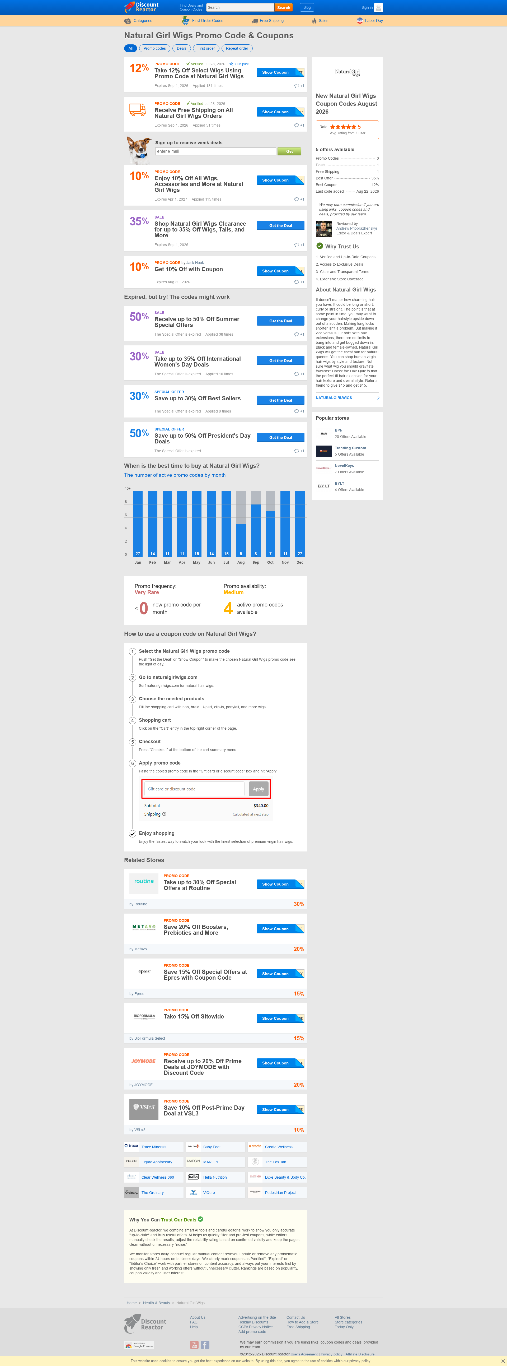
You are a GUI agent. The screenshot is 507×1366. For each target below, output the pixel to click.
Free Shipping (272, 20)
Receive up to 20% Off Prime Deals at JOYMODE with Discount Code (203, 1067)
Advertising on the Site (257, 1317)
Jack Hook (195, 263)
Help (194, 1327)
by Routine (138, 904)
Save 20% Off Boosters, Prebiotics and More (196, 930)
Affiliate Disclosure (360, 1354)
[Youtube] (195, 1345)
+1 (302, 86)
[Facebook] (206, 1345)
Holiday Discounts (253, 1322)
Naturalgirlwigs (334, 398)
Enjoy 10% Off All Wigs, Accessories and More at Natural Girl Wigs (198, 184)
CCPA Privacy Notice (255, 1327)
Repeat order (237, 48)
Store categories (348, 1322)
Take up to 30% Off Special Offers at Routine (200, 885)
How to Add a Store (303, 1322)
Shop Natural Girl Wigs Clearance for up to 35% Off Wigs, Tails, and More (200, 229)
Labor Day (374, 20)
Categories (143, 20)
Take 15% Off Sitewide (194, 1016)
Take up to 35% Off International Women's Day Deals (197, 361)
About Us (197, 1317)
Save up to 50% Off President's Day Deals (202, 438)
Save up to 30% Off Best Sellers (197, 398)
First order (206, 48)
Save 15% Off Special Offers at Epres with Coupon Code (205, 975)
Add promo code (252, 1332)
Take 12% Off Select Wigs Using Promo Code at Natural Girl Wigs (199, 73)
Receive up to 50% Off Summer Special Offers (197, 322)
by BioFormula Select (147, 1038)
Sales (323, 20)
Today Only (344, 1327)
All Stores (343, 1317)
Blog (307, 7)
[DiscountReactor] (141, 7)
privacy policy (359, 1361)
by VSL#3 (137, 1130)
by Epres (136, 994)
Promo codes (155, 48)
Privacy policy (331, 1354)
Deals (181, 48)
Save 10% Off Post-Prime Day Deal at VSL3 (204, 1110)
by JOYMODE (141, 1085)
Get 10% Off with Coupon (188, 269)
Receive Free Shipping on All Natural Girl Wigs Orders (193, 113)
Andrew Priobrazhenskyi (356, 228)
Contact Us (296, 1317)
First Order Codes (207, 20)
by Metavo (138, 949)
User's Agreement (304, 1354)
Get (289, 151)
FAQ (194, 1322)
